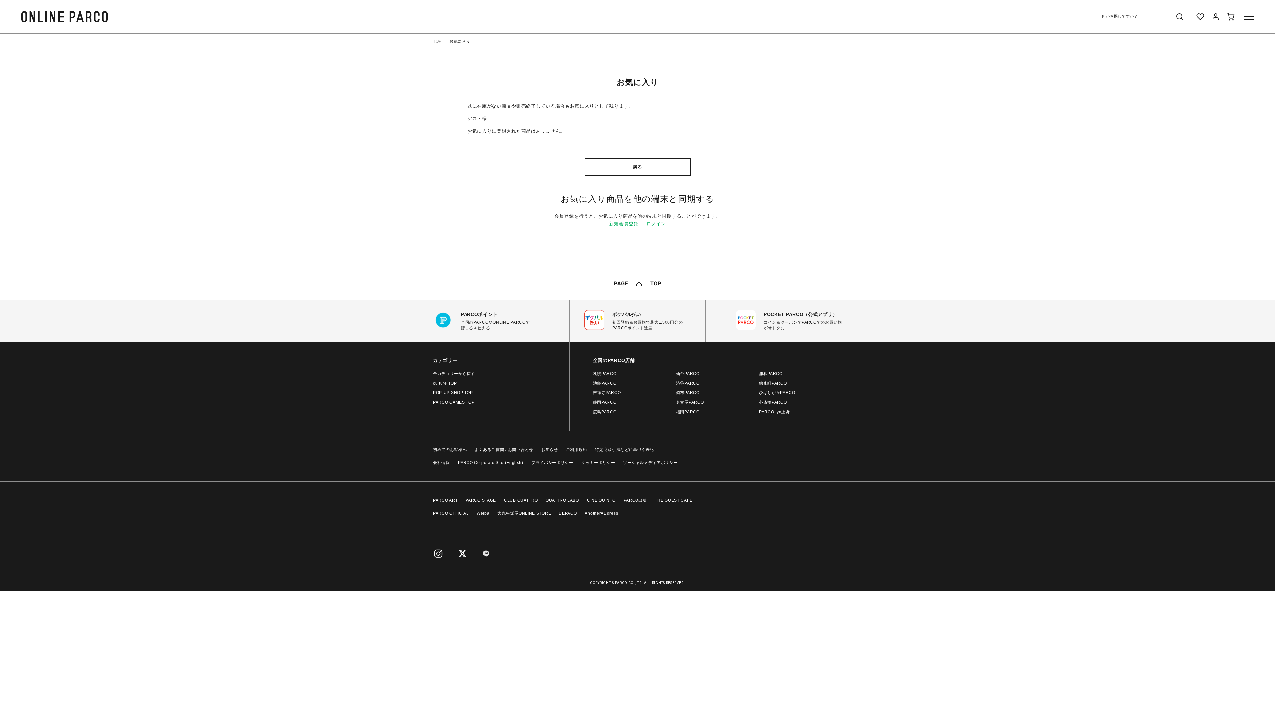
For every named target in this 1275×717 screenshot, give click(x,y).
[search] (1180, 17)
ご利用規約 (576, 449)
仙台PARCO (688, 373)
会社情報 (441, 462)
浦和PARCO (771, 373)
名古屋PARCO (690, 402)
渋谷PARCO (688, 383)
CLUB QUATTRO (521, 500)
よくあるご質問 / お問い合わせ (504, 449)
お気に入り (459, 41)
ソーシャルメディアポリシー (650, 462)
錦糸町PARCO (773, 383)
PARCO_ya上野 (774, 412)
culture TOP (445, 383)
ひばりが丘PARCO (777, 392)
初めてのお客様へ (450, 449)
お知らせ (549, 449)
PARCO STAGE (481, 500)
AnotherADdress (601, 513)
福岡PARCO (688, 412)
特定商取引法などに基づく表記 (624, 449)
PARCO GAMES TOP (454, 402)
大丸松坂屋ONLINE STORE (524, 513)
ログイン (656, 223)
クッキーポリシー (598, 462)
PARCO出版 (635, 500)
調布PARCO (688, 392)
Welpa (483, 513)
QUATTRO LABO (562, 500)
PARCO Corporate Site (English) (490, 462)
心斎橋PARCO (773, 402)
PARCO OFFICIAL (451, 513)
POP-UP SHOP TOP (453, 392)
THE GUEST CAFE (673, 500)
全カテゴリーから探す (454, 373)
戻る (637, 167)
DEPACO (568, 513)
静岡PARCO (605, 402)
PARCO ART (445, 500)
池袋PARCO (605, 383)
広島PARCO (605, 412)
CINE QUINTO (601, 500)
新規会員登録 (623, 223)
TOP (437, 41)
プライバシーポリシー (552, 462)
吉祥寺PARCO (607, 392)
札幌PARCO (605, 373)
